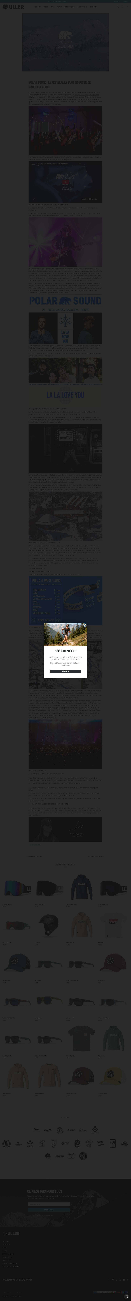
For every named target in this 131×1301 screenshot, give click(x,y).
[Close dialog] (85, 624)
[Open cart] (126, 1296)
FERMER (65, 671)
